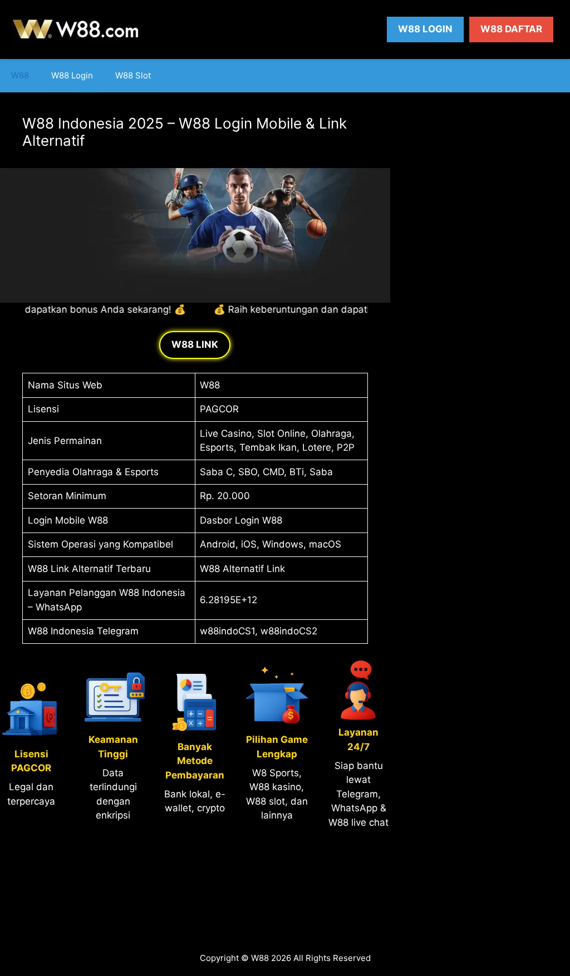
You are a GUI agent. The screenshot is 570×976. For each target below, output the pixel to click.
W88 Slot (133, 75)
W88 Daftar (511, 28)
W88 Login (425, 28)
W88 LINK (194, 344)
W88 (20, 75)
